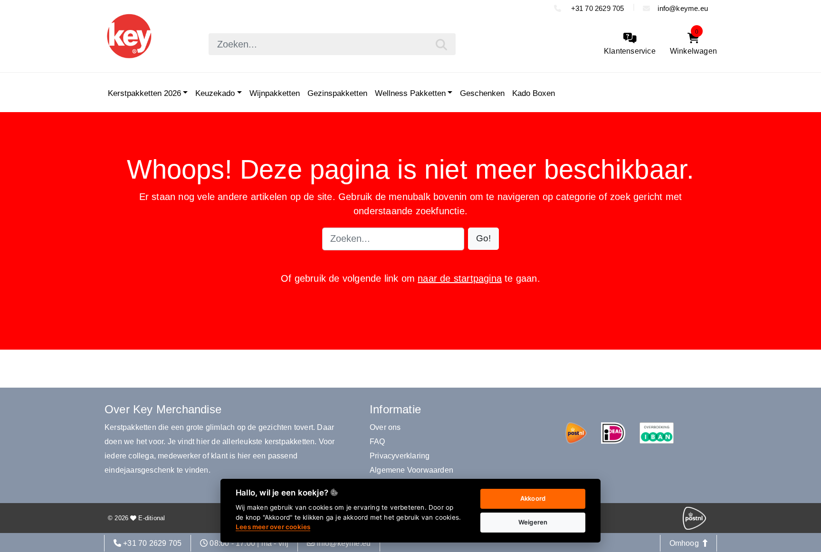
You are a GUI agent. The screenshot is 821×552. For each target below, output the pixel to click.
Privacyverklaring (400, 456)
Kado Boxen (533, 93)
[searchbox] (332, 44)
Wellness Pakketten (410, 93)
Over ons (385, 427)
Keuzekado (215, 93)
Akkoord (532, 498)
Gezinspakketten (337, 93)
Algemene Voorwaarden (411, 470)
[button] (483, 239)
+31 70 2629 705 (596, 8)
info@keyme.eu (683, 8)
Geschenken (482, 93)
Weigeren (533, 522)
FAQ (377, 442)
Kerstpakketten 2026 (144, 93)
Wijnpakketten (274, 93)
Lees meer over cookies (273, 527)
